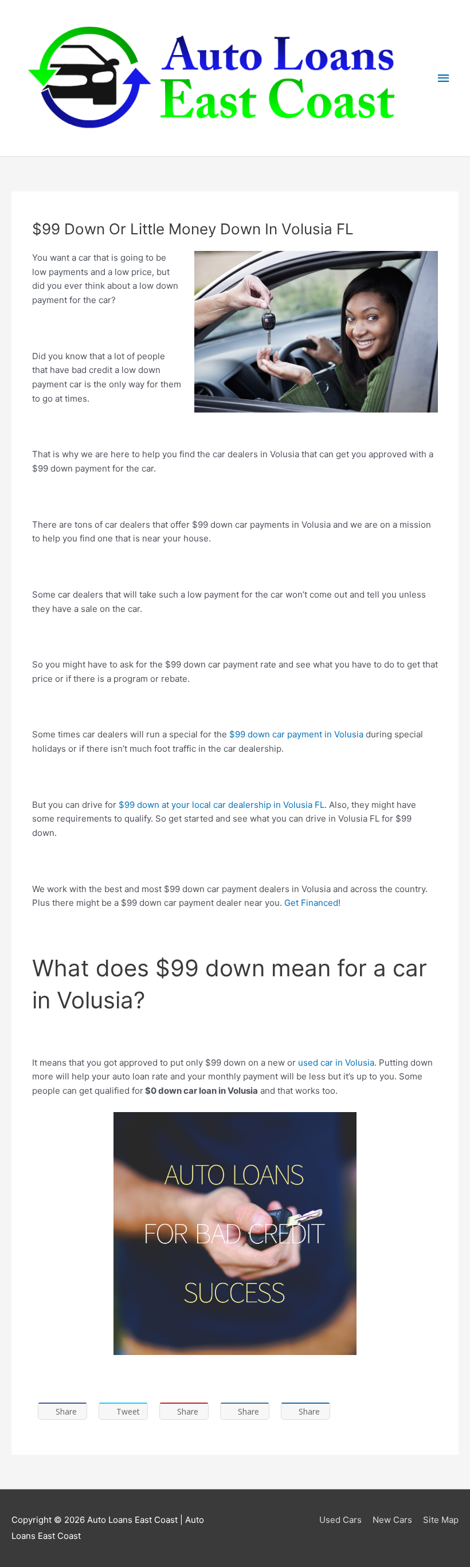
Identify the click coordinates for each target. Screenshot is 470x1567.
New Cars (392, 1519)
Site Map (441, 1519)
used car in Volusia (336, 1062)
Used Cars (340, 1519)
